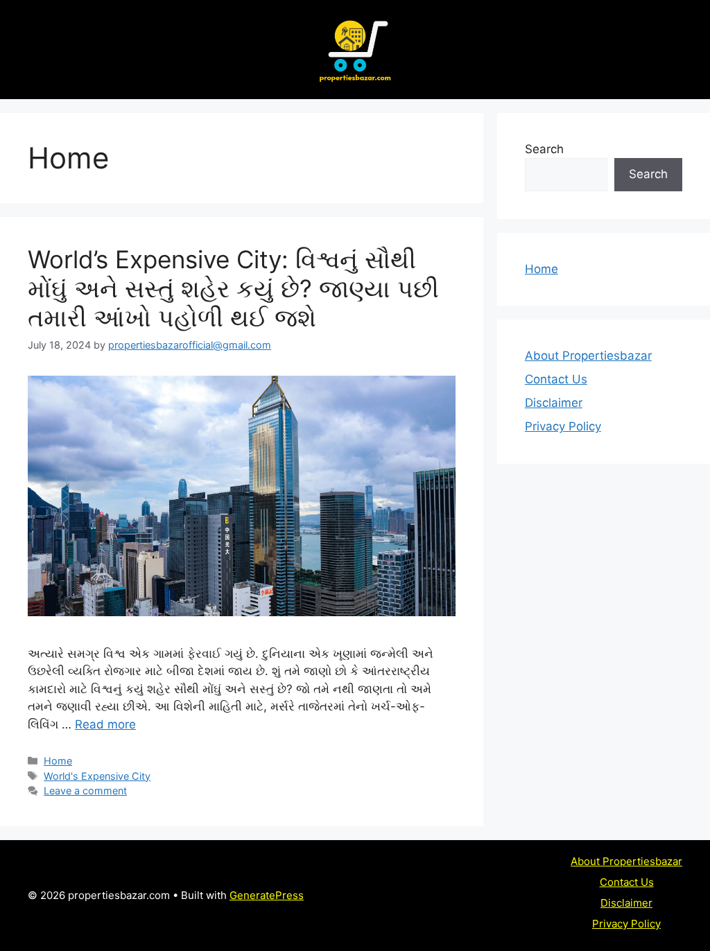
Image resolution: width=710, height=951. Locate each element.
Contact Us (556, 379)
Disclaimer (553, 403)
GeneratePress (267, 895)
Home (58, 761)
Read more (105, 724)
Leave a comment (85, 790)
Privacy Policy (563, 426)
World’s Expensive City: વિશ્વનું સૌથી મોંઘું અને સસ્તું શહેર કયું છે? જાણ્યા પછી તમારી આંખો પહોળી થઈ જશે (233, 288)
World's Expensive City (97, 776)
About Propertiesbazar (588, 356)
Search (544, 149)
